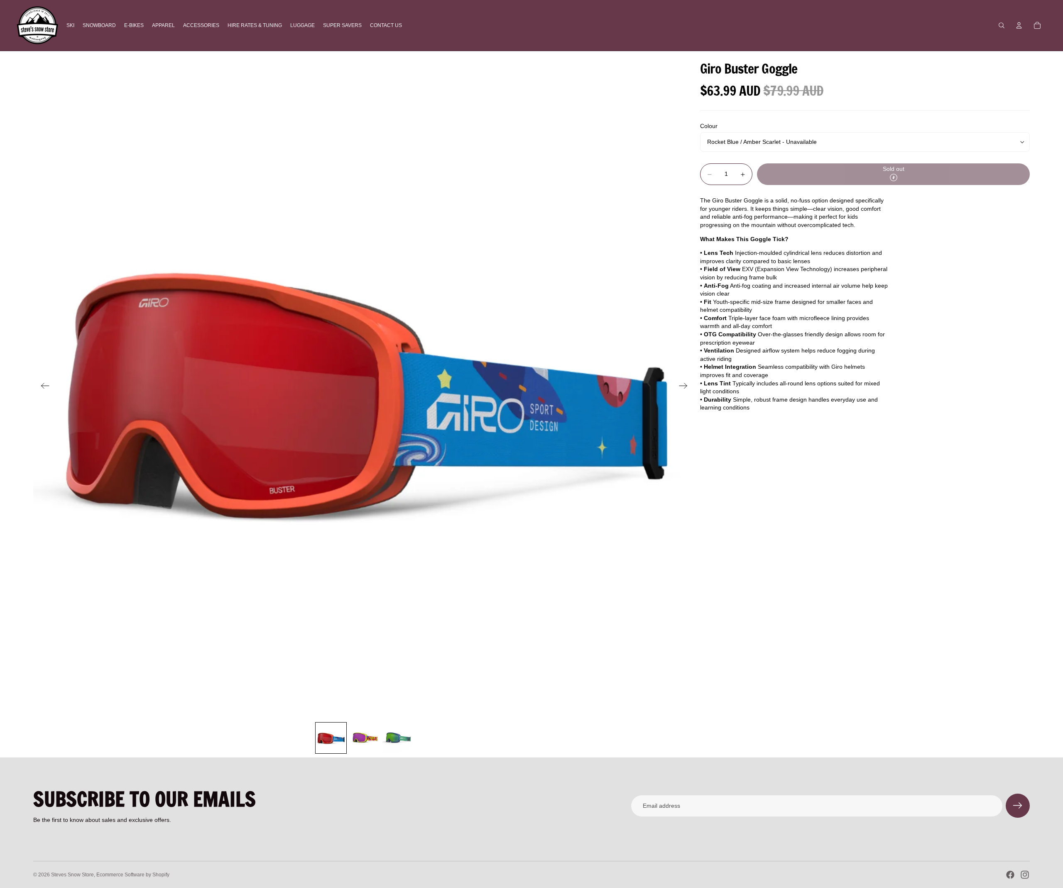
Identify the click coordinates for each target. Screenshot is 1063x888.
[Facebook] (1010, 875)
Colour (709, 126)
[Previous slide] (42, 386)
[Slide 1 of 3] (331, 738)
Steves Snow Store (72, 875)
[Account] (1019, 25)
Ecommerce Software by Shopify (132, 875)
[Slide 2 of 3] (364, 738)
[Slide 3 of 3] (397, 738)
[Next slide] (685, 386)
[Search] (1001, 25)
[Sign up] (1018, 806)
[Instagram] (1025, 875)
